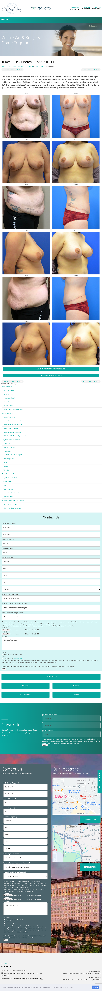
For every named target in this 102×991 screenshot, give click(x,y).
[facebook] (72, 9)
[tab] (51, 677)
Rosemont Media (34, 979)
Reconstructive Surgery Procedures (12, 500)
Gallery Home (6, 66)
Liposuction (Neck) (9, 398)
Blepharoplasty (8, 394)
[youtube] (75, 9)
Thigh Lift (6, 470)
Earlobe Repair (8, 405)
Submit (45, 745)
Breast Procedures (7, 413)
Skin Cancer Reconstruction (12, 508)
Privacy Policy (30, 973)
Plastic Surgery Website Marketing (13, 979)
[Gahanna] (76, 843)
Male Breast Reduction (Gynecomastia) (15, 436)
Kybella (5, 485)
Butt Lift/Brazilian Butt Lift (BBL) (12, 455)
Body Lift (6, 462)
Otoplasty (6, 402)
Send (3, 668)
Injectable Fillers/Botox (10, 478)
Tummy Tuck (38, 66)
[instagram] (70, 9)
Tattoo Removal (8, 489)
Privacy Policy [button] (68, 987)
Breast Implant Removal (10, 428)
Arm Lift (5, 466)
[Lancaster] (76, 796)
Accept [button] (95, 987)
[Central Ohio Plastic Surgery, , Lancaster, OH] (11, 8)
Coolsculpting (7, 481)
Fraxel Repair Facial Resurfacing (13, 409)
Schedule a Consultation (51, 376)
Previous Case (12, 70)
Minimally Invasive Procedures (11, 474)
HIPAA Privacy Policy (17, 973)
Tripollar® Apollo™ (8, 496)
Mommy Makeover (9, 447)
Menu (5, 20)
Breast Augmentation (9, 417)
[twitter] (78, 9)
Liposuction (7, 451)
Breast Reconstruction (10, 504)
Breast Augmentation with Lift (12, 421)
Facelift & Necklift (8, 390)
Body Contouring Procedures (23, 66)
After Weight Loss (8, 459)
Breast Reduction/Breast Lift (12, 432)
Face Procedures (6, 387)
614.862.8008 (96, 9)
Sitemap (6, 973)
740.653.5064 (85, 9)
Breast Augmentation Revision (12, 424)
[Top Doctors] (41, 8)
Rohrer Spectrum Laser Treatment (13, 493)
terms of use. (18, 659)
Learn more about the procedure (51, 369)
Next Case (91, 70)
